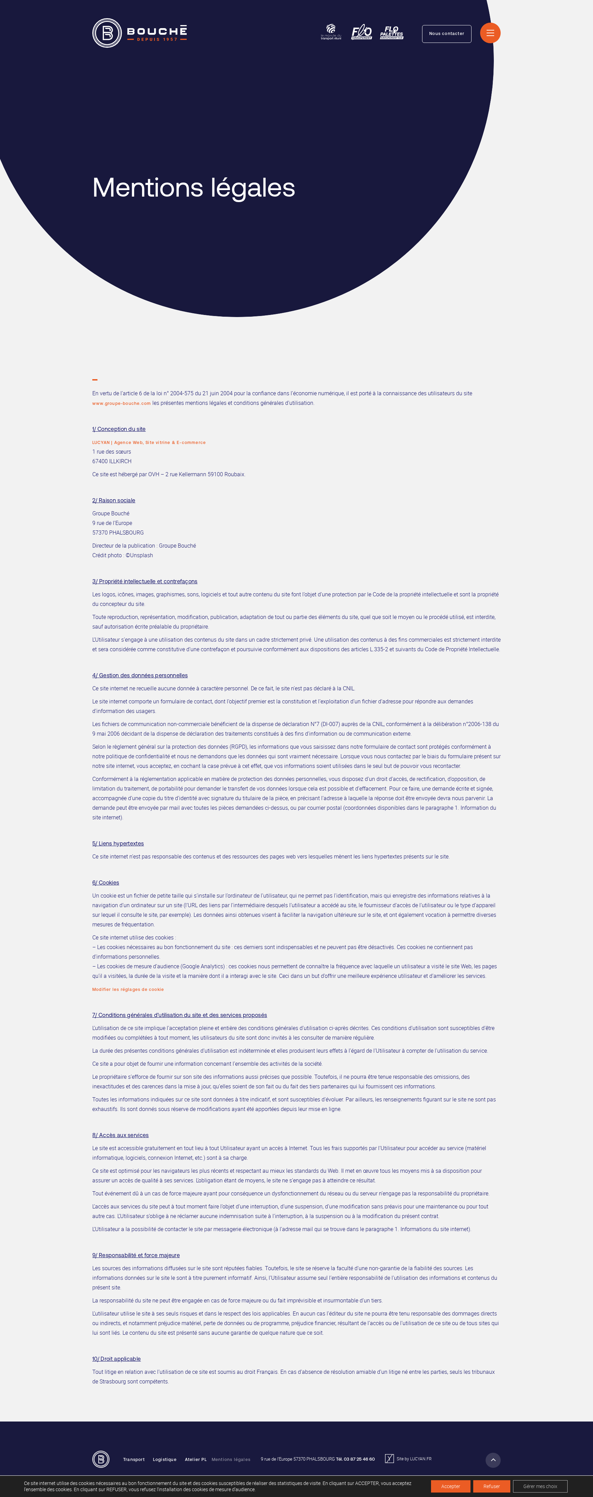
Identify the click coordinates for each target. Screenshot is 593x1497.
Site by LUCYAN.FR (414, 1459)
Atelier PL (196, 1460)
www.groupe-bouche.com (121, 404)
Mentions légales (231, 1460)
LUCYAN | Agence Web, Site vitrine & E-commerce (149, 443)
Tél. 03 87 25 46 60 (355, 1459)
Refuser (492, 1486)
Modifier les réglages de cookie (128, 990)
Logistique (165, 1460)
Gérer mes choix (540, 1486)
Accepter (450, 1486)
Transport (134, 1460)
